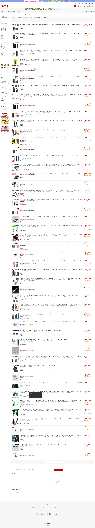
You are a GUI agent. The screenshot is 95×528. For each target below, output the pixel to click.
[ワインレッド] (2, 65)
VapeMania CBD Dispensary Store (25, 64)
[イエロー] (7, 65)
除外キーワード (3, 106)
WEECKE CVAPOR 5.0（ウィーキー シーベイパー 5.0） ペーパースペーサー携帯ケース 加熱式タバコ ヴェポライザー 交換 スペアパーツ (44, 374)
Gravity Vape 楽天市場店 (24, 249)
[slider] (0, 38)
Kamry (2, 54)
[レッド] (4, 65)
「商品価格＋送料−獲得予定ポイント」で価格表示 (17, 14)
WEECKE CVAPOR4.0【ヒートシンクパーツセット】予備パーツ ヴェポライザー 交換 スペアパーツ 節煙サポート (40, 330)
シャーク (2, 59)
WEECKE (2, 46)
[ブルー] (1, 67)
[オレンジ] (5, 65)
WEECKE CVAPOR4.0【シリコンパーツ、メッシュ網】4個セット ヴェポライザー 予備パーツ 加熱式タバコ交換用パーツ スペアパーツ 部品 (45, 444)
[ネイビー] (2, 67)
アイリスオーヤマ (3, 52)
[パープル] (4, 67)
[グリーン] (8, 65)
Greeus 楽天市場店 (23, 396)
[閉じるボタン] (93, 17)
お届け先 (2, 74)
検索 (5, 42)
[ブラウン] (5, 64)
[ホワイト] (4, 64)
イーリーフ (2, 48)
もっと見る (13, 473)
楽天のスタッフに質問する (58, 470)
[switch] (8, 83)
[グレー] (2, 64)
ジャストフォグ (3, 47)
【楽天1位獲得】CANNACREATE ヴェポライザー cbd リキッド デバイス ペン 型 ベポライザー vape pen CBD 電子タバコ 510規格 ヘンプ (44, 339)
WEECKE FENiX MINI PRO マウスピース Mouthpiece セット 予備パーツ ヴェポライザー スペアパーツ (38, 365)
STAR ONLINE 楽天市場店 (24, 204)
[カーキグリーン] (8, 64)
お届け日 (2, 77)
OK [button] (40, 395)
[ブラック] (1, 64)
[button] (91, 3)
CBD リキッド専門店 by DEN (25, 134)
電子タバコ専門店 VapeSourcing (25, 116)
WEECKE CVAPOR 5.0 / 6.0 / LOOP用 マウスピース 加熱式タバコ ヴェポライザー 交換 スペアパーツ (38, 426)
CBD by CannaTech (23, 440)
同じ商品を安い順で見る (87, 229)
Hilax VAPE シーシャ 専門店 (25, 239)
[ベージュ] (7, 64)
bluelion (22, 28)
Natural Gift (22, 99)
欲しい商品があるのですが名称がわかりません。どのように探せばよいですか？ (23, 469)
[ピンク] (1, 65)
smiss (1, 53)
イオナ (2, 55)
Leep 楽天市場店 (23, 230)
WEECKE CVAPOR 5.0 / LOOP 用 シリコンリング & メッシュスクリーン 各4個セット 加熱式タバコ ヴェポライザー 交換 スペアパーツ (44, 252)
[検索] (75, 6)
